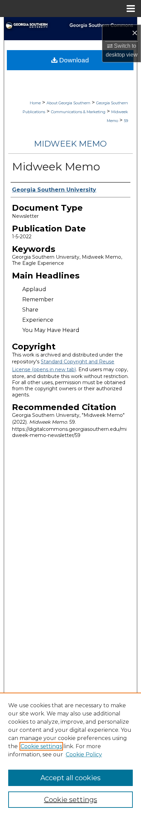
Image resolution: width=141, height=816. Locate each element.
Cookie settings (41, 746)
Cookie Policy (84, 754)
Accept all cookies (70, 778)
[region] (70, 754)
